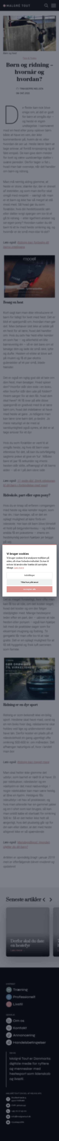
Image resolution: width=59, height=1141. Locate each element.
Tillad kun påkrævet (29, 582)
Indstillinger (29, 575)
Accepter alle (29, 589)
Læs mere (19, 568)
